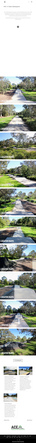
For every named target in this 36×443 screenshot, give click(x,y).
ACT (14, 437)
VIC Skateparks (18, 360)
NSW (7, 437)
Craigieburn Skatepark (24, 376)
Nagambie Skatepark (9, 376)
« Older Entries (6, 420)
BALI (19, 437)
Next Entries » (29, 420)
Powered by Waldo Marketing (18, 441)
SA (12, 437)
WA (17, 437)
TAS (10, 437)
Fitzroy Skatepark (8, 403)
